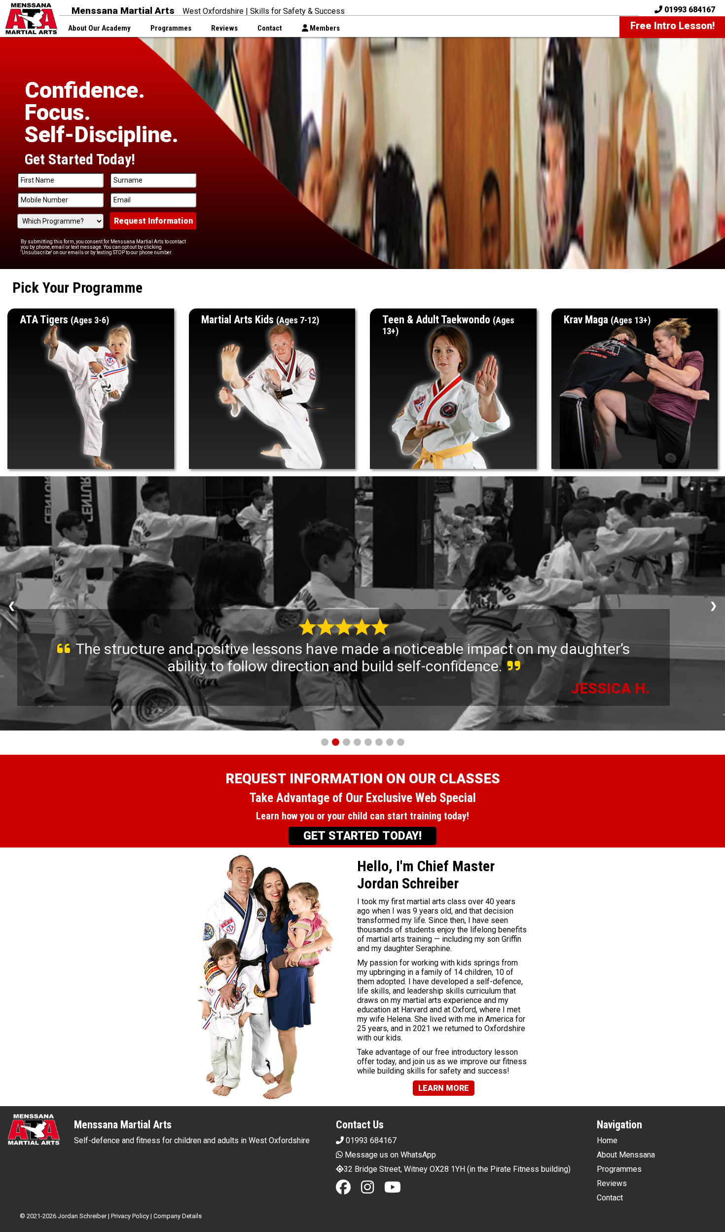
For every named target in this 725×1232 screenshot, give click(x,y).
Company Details (177, 1216)
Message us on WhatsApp (389, 1154)
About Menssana (626, 1154)
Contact (269, 28)
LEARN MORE (443, 1088)
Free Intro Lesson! (672, 26)
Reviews (224, 28)
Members (324, 28)
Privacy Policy (130, 1216)
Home (607, 1140)
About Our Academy (99, 28)
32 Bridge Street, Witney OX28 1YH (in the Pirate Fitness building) (457, 1169)
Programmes (170, 28)
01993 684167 (370, 1140)
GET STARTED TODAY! (362, 836)
